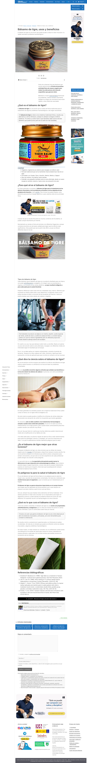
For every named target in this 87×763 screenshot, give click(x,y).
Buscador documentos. (74, 733)
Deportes (4, 384)
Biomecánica (5, 399)
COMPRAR (21, 168)
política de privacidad (35, 654)
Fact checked (64, 617)
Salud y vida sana (27, 25)
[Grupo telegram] (78, 2)
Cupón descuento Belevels (75, 750)
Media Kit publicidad (74, 746)
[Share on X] (39, 76)
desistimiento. (72, 744)
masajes (29, 452)
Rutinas (36, 1)
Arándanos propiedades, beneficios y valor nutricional (77, 119)
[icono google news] (29, 729)
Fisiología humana (6, 390)
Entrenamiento (49, 1)
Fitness (4, 375)
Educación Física (6, 367)
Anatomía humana (6, 396)
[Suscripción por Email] (76, 2)
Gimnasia (4, 393)
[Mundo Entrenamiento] (22, 2)
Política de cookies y (74, 743)
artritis (38, 192)
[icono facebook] (21, 729)
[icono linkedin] (26, 729)
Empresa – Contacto (74, 729)
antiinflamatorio (28, 283)
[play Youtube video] (41, 246)
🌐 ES (68, 1)
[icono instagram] (19, 729)
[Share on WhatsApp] (43, 76)
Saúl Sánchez (43, 78)
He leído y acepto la (30, 654)
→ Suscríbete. (72, 727)
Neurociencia (5, 387)
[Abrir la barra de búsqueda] (73, 2)
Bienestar (34, 25)
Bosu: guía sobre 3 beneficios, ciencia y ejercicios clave (76, 113)
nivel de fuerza (53, 95)
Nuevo (81, 1)
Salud (63, 1)
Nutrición (42, 1)
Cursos (30, 1)
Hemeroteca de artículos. (75, 737)
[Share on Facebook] (41, 76)
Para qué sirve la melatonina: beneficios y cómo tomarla (77, 95)
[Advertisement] (41, 15)
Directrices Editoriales (29, 610)
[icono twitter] (24, 729)
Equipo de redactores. (74, 731)
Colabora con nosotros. (74, 735)
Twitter (48, 610)
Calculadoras (72, 748)
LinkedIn (43, 610)
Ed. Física (57, 1)
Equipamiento (5, 381)
